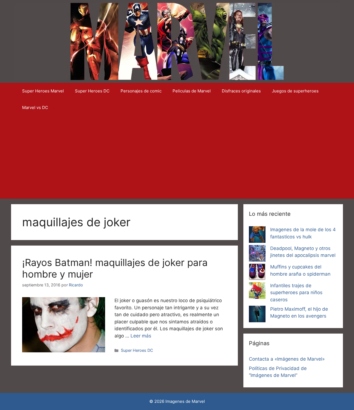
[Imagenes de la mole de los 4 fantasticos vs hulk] (257, 235)
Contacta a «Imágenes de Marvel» (287, 359)
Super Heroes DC (92, 91)
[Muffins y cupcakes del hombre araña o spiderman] (257, 272)
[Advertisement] (177, 157)
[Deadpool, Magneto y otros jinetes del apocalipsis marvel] (257, 254)
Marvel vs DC (35, 107)
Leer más (141, 336)
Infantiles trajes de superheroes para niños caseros (296, 292)
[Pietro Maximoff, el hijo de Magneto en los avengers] (257, 315)
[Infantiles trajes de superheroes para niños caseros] (257, 291)
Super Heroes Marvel (43, 91)
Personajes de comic (141, 91)
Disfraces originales (241, 91)
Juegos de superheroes (295, 91)
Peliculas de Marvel (192, 91)
